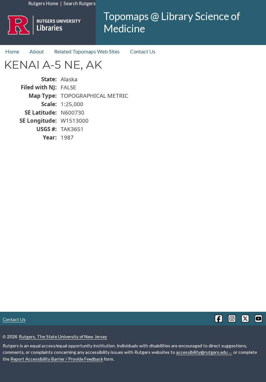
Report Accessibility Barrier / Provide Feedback (56, 359)
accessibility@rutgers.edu (202, 352)
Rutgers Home (43, 3)
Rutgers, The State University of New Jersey (63, 336)
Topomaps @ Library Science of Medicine (171, 22)
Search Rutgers (80, 3)
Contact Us (142, 51)
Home (12, 51)
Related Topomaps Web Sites (87, 51)
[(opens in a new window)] (218, 318)
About (37, 51)
